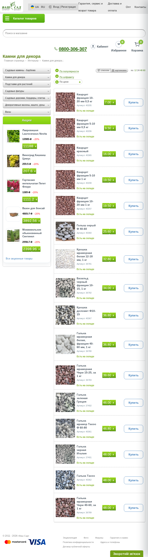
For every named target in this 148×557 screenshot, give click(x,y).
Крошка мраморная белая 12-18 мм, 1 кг (85, 254)
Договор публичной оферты (76, 546)
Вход (56, 6)
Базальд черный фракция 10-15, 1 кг (85, 283)
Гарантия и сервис (119, 538)
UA (37, 7)
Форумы (99, 538)
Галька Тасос (86, 475)
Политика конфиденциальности (78, 542)
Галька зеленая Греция (82, 398)
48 (141, 70)
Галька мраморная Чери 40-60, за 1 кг (86, 503)
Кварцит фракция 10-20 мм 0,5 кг (85, 98)
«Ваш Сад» (23, 536)
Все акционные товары (19, 258)
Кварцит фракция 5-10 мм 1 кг (86, 175)
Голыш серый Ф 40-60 (86, 227)
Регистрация (68, 6)
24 (138, 70)
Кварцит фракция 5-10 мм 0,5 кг (86, 124)
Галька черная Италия (82, 450)
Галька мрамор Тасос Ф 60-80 (86, 424)
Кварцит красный (82, 149)
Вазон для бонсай (33, 208)
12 (135, 70)
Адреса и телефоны (110, 542)
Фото (86, 538)
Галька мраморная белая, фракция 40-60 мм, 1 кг (85, 340)
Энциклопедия (70, 538)
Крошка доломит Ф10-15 (86, 311)
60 (144, 70)
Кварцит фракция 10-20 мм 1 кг (85, 201)
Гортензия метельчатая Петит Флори (34, 183)
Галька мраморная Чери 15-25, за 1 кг (86, 370)
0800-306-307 (73, 49)
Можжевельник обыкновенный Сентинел (32, 233)
